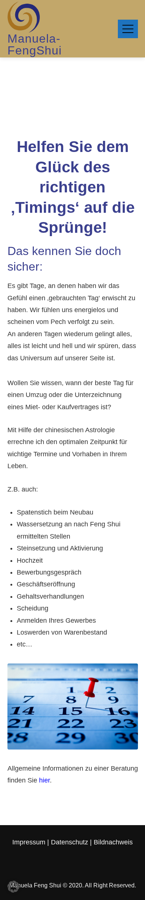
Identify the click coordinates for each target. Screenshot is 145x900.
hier (44, 780)
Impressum (29, 842)
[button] (13, 886)
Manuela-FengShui (34, 44)
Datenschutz (69, 842)
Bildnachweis (113, 842)
